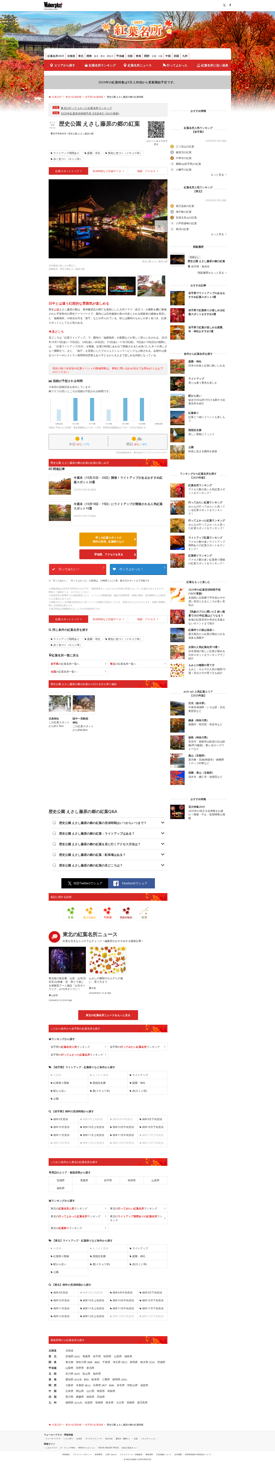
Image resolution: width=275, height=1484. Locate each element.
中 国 (52, 1391)
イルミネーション (148, 1438)
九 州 (52, 1402)
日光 (152, 1362)
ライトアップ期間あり (66, 153)
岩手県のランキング (70, 1047)
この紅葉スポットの (108, 539)
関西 (146, 56)
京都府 (80, 1385)
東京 (102, 56)
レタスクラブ (51, 1447)
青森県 (84, 1180)
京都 (154, 56)
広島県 (69, 1391)
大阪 (160, 56)
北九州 (78, 1402)
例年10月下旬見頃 (153, 1127)
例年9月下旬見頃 (152, 1119)
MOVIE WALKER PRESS (108, 1447)
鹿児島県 (142, 1402)
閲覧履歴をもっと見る (211, 272)
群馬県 (134, 1362)
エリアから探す (64, 65)
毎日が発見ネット (129, 1447)
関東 (89, 56)
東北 (80, 56)
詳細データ (107, 171)
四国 (176, 56)
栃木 (96, 56)
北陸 (130, 56)
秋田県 (132, 1180)
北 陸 (52, 1373)
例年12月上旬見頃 (93, 1316)
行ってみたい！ (81, 568)
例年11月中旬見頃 (123, 1135)
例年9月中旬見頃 (122, 1292)
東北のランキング (69, 1208)
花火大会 (109, 1438)
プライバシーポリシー (82, 1454)
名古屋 (78, 1379)
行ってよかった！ (142, 568)
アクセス (146, 171)
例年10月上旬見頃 (93, 1127)
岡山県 (80, 1391)
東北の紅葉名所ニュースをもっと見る (108, 1015)
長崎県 (99, 1402)
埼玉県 (117, 1362)
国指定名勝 (99, 1083)
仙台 (77, 1356)
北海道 (71, 56)
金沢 (77, 1373)
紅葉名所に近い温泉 (214, 65)
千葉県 (106, 1362)
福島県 (61, 1188)
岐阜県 (95, 1379)
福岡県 (69, 1402)
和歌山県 (132, 1385)
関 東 (52, 1362)
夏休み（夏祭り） (123, 1438)
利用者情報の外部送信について (198, 1454)
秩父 (124, 1362)
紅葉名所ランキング (102, 65)
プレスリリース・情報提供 (131, 1454)
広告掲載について (163, 1454)
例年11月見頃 (61, 1135)
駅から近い (59, 1091)
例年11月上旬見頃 (93, 1135)
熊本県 (110, 1402)
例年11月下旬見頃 (153, 1308)
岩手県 (56, 134)
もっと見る (218, 174)
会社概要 (178, 1454)
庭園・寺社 (93, 153)
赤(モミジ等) (139, 1091)
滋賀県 (144, 1385)
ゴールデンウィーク (93, 1438)
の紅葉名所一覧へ (65, 663)
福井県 (97, 1373)
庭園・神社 (138, 1083)
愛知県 (69, 1379)
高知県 (101, 1396)
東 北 (52, 1356)
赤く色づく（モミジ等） (67, 159)
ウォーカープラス (53, 1438)
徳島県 (90, 1396)
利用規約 (66, 1454)
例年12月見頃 (61, 1316)
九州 (184, 56)
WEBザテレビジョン (86, 1447)
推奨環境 (98, 1454)
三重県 (106, 1379)
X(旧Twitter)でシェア (88, 883)
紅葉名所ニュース (140, 65)
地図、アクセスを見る (110, 554)
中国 (168, 56)
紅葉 (136, 1438)
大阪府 (69, 1385)
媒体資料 (149, 1454)
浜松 (124, 1379)
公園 (56, 309)
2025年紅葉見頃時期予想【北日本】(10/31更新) (90, 113)
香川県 (69, 1396)
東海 (138, 56)
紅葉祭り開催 (61, 1083)
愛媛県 (80, 1396)
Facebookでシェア (134, 883)
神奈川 (110, 56)
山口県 (90, 1391)
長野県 (80, 1368)
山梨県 (69, 1368)
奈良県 (121, 1385)
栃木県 (144, 1362)
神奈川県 (81, 1362)
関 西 (52, 1385)
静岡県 (116, 1379)
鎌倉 (97, 1362)
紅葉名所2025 (56, 56)
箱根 (90, 1362)
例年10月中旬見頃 (123, 1127)
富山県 (86, 1373)
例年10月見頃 (61, 1127)
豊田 (86, 1379)
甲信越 (120, 56)
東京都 (69, 1362)
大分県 (120, 1402)
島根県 (111, 1391)
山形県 (155, 1180)
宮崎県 (131, 1402)
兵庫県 (97, 1385)
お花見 (79, 1438)
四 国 (52, 1396)
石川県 (69, 1373)
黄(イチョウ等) (101, 1091)
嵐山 (87, 1385)
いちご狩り (68, 1438)
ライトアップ (140, 1075)
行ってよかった (177, 65)
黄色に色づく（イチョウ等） (125, 153)
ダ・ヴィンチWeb (67, 1447)
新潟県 (90, 1368)
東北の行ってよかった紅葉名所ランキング (86, 108)
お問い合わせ (111, 1454)
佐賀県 (89, 1402)
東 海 (52, 1379)
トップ (67, 171)
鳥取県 (101, 1391)
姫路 (111, 1385)
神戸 (104, 1385)
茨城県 (161, 1362)
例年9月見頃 (60, 1119)
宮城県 (61, 1180)
